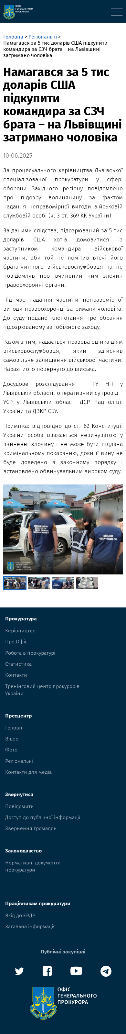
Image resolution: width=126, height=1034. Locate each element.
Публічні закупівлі (63, 952)
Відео (11, 739)
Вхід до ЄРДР (20, 915)
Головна (13, 37)
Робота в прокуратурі (30, 653)
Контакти (16, 675)
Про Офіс (16, 642)
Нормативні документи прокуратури (33, 866)
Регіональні (42, 37)
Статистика (18, 664)
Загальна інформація (30, 926)
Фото (11, 750)
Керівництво (20, 631)
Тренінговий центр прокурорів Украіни (42, 689)
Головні (14, 728)
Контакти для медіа (28, 772)
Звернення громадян (31, 828)
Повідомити (19, 806)
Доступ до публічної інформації (42, 817)
